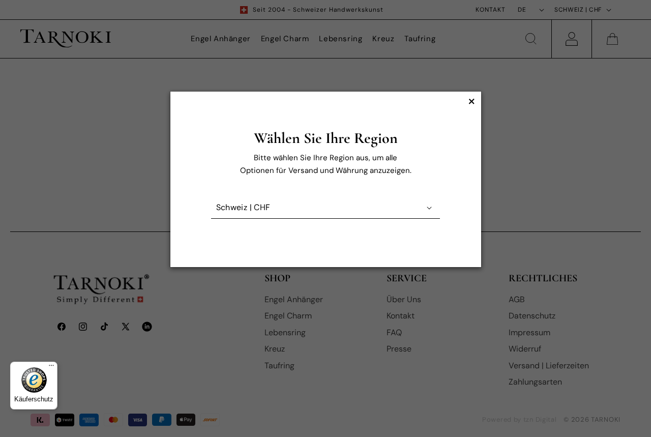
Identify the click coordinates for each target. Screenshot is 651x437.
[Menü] (51, 368)
